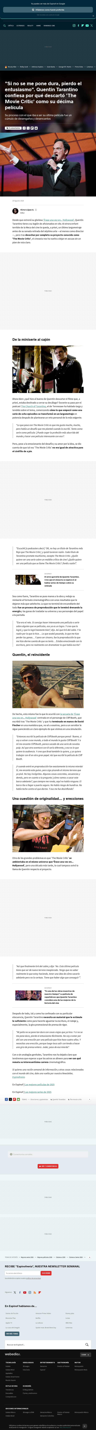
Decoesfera (9, 1393)
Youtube (87, 25)
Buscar (87, 1344)
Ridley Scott (24, 67)
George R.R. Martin (65, 67)
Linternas (90, 67)
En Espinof (48, 574)
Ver (49, 1166)
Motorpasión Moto (81, 1370)
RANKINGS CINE (49, 25)
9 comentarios (14, 128)
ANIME (38, 25)
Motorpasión (79, 1366)
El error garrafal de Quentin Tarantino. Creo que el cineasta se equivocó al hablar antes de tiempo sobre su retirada (61, 581)
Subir (84, 1355)
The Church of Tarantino (33, 406)
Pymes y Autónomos (30, 1393)
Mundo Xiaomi (11, 1380)
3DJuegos (26, 1366)
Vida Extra (26, 1370)
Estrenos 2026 (61, 1257)
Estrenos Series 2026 (76, 1257)
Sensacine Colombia (47, 1416)
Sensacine (43, 1366)
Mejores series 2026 (27, 1257)
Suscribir (46, 1273)
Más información (65, 1427)
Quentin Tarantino (59, 1099)
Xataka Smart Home (12, 1377)
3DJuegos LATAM (28, 1412)
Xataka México (11, 1412)
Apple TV (9, 1323)
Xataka (8, 1366)
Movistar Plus (11, 1318)
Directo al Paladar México (63, 1413)
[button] (28, 209)
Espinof (42, 1370)
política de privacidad (33, 1278)
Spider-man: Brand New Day (46, 1327)
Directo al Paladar (63, 1366)
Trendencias (10, 1390)
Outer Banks (51, 67)
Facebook (78, 25)
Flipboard (82, 25)
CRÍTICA (11, 25)
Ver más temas (12, 1334)
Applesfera (9, 1373)
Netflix (38, 1318)
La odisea (39, 1323)
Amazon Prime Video (43, 1313)
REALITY (30, 25)
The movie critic (76, 1099)
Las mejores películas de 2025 (39, 1084)
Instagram (74, 25)
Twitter (91, 25)
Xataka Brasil (10, 1416)
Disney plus (70, 1313)
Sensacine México (46, 1412)
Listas (68, 1318)
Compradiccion (11, 1397)
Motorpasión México (81, 1412)
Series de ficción (12, 1313)
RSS (35, 1292)
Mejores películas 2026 (44, 1257)
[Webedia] (12, 1354)
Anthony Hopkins (37, 67)
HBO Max (69, 1323)
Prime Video (79, 67)
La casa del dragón (13, 1327)
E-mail (36, 128)
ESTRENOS (20, 25)
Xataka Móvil (10, 1370)
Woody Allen (12, 67)
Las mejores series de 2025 (38, 1092)
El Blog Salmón (28, 1390)
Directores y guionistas (39, 1099)
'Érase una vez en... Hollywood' (58, 219)
